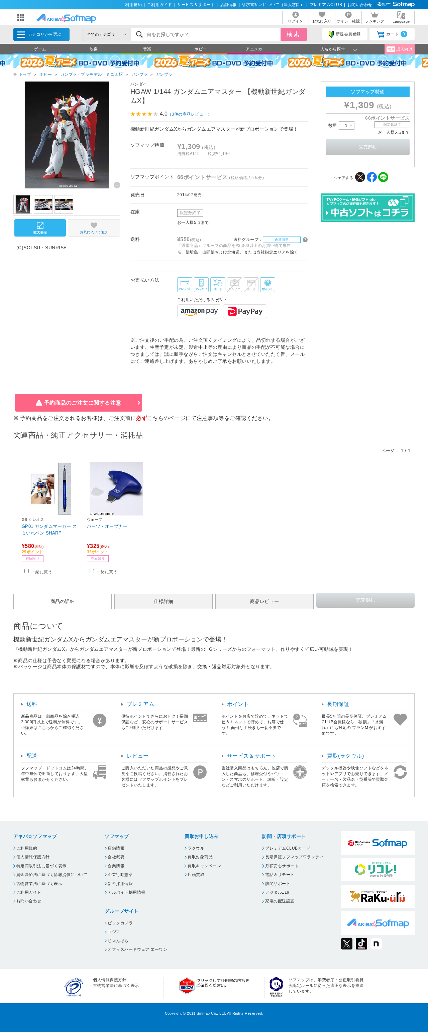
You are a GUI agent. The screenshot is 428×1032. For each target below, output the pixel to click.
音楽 (147, 49)
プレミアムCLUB (326, 4)
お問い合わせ (359, 4)
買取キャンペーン (204, 866)
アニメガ (254, 49)
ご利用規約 (26, 848)
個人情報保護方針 (33, 857)
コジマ (114, 931)
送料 (31, 704)
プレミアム (140, 704)
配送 (31, 756)
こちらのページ (166, 418)
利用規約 (133, 4)
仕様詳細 (163, 601)
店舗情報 (228, 4)
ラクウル (196, 848)
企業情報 (116, 866)
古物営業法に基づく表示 (39, 883)
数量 (333, 125)
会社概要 (116, 857)
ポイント (238, 704)
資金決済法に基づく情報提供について (51, 874)
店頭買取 (196, 874)
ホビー (200, 49)
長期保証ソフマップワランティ (294, 857)
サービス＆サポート (196, 4)
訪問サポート (277, 883)
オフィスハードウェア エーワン (137, 949)
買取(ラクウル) (345, 756)
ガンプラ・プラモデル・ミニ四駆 (91, 74)
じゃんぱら (118, 940)
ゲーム (40, 49)
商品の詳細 (62, 601)
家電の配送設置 (279, 901)
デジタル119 (277, 892)
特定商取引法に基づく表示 (41, 866)
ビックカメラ (120, 923)
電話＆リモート (279, 874)
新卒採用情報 (120, 883)
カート (395, 34)
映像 (94, 49)
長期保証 (338, 704)
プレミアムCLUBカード (287, 848)
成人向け (400, 49)
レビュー (138, 756)
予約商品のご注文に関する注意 (82, 403)
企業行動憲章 (120, 874)
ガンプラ (139, 74)
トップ (25, 74)
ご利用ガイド (159, 4)
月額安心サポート (282, 866)
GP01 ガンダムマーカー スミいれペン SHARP (49, 530)
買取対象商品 (200, 857)
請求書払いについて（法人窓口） (273, 4)
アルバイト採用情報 (126, 892)
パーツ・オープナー (107, 526)
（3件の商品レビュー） (190, 114)
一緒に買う (41, 572)
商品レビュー (264, 601)
